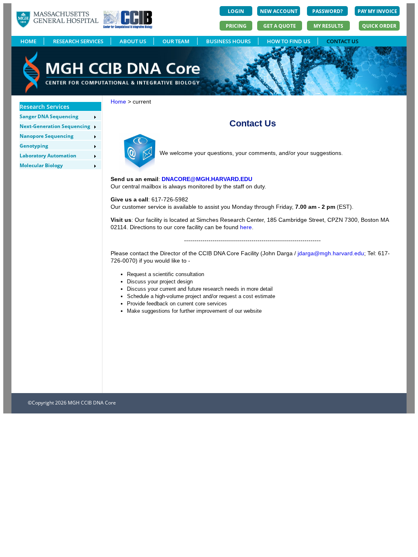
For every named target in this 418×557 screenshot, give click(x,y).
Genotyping (34, 145)
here (246, 227)
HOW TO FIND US (288, 41)
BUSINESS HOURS (228, 41)
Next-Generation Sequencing (55, 126)
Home (118, 101)
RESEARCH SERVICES (78, 41)
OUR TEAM (175, 41)
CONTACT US (342, 41)
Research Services (44, 107)
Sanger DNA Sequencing (49, 116)
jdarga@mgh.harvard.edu (331, 253)
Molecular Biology (41, 165)
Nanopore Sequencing (46, 136)
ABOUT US (133, 41)
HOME (28, 41)
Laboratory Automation (48, 155)
